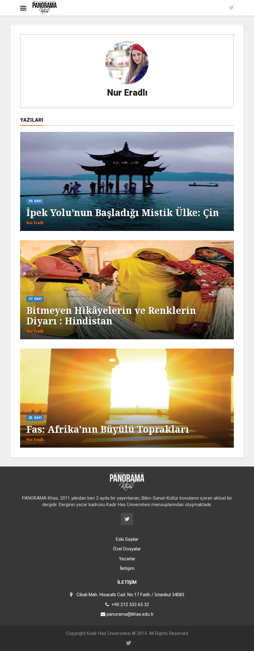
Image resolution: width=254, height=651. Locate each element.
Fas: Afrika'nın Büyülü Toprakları (107, 429)
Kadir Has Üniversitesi (109, 633)
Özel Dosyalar (127, 549)
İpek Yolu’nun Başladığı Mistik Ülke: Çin (122, 212)
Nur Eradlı (127, 92)
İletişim (127, 568)
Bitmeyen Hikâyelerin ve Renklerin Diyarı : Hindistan (111, 315)
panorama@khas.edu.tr (130, 614)
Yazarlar (127, 559)
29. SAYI (35, 201)
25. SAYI (35, 418)
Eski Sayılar (127, 539)
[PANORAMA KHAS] (45, 8)
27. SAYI (35, 299)
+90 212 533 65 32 (130, 604)
